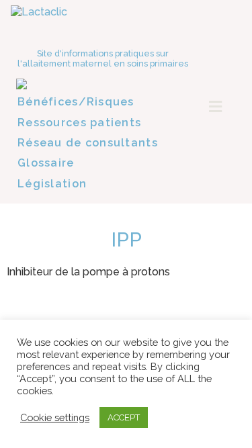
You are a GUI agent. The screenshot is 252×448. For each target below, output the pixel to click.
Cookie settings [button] (54, 417)
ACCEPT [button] (124, 417)
